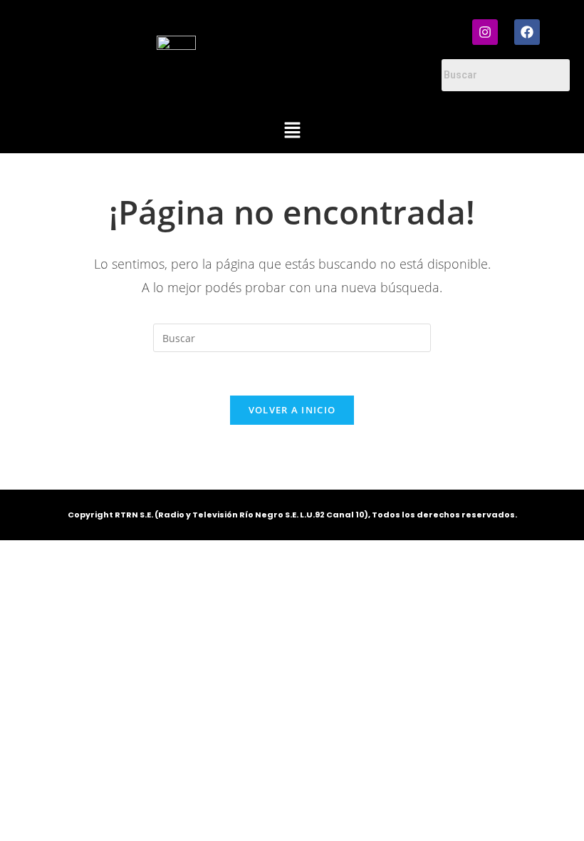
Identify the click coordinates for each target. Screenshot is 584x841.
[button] (292, 131)
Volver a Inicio (292, 409)
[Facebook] (527, 32)
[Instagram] (485, 32)
